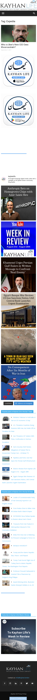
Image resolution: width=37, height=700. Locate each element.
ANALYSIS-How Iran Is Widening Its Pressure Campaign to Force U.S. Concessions (18, 538)
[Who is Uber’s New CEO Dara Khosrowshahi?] (18, 33)
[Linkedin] (16, 683)
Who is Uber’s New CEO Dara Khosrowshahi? (14, 45)
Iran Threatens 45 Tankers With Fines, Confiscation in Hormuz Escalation (18, 439)
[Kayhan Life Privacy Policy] (18, 694)
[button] (34, 13)
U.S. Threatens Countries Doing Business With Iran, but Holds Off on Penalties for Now (18, 428)
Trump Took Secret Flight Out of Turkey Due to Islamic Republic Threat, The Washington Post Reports (18, 563)
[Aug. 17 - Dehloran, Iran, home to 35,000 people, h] (18, 346)
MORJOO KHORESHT (20, 546)
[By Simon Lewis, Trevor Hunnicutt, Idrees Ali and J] (18, 382)
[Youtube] (32, 683)
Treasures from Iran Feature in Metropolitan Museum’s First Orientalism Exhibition (18, 527)
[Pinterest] (21, 683)
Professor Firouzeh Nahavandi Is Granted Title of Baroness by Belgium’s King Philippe (18, 574)
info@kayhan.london (22, 678)
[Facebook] (5, 683)
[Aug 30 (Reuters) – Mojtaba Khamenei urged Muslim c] (18, 274)
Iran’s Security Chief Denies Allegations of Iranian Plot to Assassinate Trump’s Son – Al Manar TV (16, 450)
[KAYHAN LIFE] (18, 5)
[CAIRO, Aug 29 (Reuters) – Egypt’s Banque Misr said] (18, 310)
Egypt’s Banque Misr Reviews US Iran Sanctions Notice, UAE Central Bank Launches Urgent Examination (18, 479)
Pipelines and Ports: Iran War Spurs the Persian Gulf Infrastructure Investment (18, 461)
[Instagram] (10, 683)
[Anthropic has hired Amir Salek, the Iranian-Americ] (18, 203)
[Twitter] (27, 683)
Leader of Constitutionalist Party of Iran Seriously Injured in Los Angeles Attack (18, 500)
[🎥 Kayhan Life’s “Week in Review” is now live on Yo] (18, 238)
